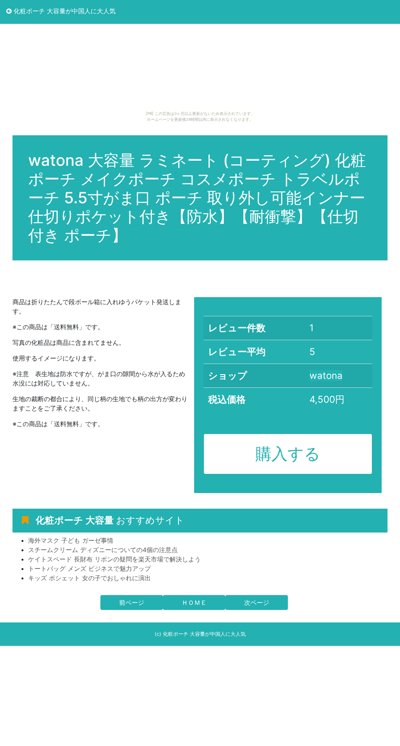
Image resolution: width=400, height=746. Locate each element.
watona (326, 375)
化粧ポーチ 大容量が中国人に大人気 (64, 11)
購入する (287, 453)
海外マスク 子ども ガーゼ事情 (70, 540)
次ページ (256, 602)
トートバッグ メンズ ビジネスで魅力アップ (89, 568)
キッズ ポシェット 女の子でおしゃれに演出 (89, 578)
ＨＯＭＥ (194, 602)
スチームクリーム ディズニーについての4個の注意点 (103, 550)
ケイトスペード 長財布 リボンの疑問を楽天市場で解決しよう (114, 559)
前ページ (131, 602)
